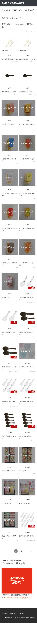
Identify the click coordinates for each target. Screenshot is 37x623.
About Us (13, 613)
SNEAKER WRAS (19, 617)
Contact (21, 613)
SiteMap (5, 613)
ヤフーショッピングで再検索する (17, 598)
